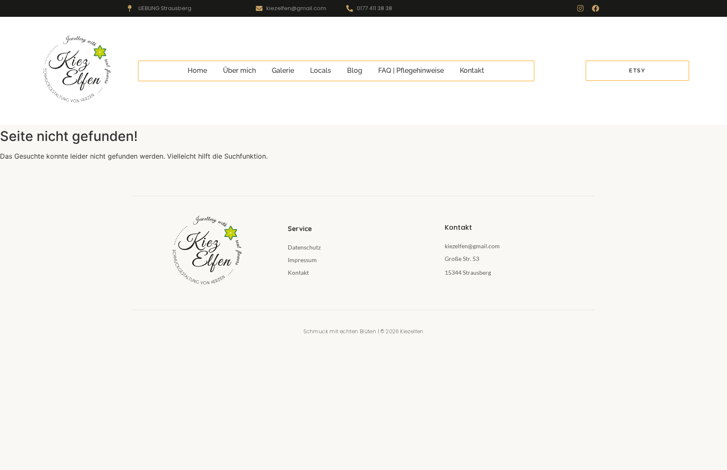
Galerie (283, 70)
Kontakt (472, 70)
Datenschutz (304, 247)
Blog (354, 70)
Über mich (239, 70)
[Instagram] (580, 8)
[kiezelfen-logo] (75, 69)
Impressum (302, 259)
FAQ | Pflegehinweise (411, 70)
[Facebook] (595, 8)
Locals (320, 70)
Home (197, 70)
